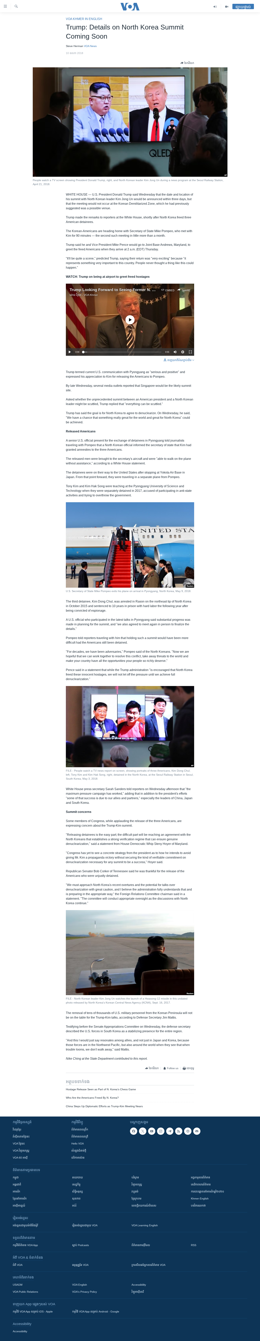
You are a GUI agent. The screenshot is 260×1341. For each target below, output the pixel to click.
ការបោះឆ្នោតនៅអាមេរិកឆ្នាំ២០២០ (207, 1191)
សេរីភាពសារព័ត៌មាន (201, 1184)
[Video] (226, 7)
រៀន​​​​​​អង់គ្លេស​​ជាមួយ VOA (84, 1225)
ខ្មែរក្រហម (136, 1198)
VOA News (90, 46)
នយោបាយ (77, 1177)
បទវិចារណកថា (198, 1205)
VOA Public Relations (25, 1291)
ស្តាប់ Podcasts (80, 1245)
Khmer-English (200, 1198)
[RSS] (178, 1131)
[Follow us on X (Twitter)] (142, 1131)
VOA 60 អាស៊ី (20, 1157)
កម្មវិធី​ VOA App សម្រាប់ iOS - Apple (33, 1311)
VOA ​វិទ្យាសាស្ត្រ (21, 1150)
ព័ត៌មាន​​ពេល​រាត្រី (79, 1136)
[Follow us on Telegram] (169, 1131)
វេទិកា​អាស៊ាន (78, 1157)
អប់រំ (74, 1205)
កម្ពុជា (16, 1177)
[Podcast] (187, 1131)
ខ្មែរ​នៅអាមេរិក (20, 1198)
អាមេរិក (16, 1191)
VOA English (79, 1284)
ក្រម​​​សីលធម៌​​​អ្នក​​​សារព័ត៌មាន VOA (148, 1264)
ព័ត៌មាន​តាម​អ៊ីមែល (141, 1245)
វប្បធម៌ (135, 1191)
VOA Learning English (145, 1225)
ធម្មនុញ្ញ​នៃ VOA (80, 1264)
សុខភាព (76, 1198)
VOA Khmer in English (84, 19)
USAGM (17, 1284)
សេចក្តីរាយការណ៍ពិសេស (144, 1205)
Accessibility (139, 1284)
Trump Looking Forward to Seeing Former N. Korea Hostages (125, 290)
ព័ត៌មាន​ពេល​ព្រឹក (79, 1129)
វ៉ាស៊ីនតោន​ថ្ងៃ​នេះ (21, 1136)
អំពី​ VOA (17, 1264)
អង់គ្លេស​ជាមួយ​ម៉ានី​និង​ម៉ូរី (25, 1225)
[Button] (187, 63)
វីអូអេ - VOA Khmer (87, 294)
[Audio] (215, 7)
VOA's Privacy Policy (84, 1291)
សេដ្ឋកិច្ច (76, 1184)
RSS (193, 1245)
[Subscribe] (196, 1131)
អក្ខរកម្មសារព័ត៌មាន (200, 1177)
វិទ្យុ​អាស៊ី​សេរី (138, 1291)
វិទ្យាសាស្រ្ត (137, 1184)
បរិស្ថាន (135, 1177)
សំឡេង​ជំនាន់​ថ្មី (78, 1150)
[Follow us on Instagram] (160, 1131)
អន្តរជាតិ (17, 1184)
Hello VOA (77, 1143)
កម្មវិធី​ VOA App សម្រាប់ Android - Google (95, 1311)
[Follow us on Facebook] (133, 1131)
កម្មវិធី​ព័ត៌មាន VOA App (25, 1245)
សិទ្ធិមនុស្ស (77, 1191)
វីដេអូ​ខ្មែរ (17, 1129)
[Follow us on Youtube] (151, 1131)
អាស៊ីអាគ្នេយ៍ (19, 1205)
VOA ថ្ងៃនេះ (19, 1143)
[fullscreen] (190, 352)
